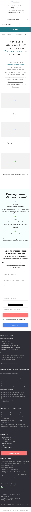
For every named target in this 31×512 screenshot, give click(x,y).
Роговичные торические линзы (10, 382)
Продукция (8, 34)
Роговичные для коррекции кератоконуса (13, 386)
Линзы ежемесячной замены (9, 345)
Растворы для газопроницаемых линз (12, 357)
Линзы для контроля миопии (15, 64)
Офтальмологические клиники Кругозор (13, 463)
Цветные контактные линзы (15, 69)
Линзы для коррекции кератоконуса (15, 77)
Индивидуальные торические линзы (12, 394)
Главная (3, 34)
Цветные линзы (5, 341)
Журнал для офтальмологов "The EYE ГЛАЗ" (13, 475)
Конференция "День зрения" (9, 469)
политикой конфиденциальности (17, 320)
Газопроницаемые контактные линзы (15, 72)
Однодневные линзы (7, 343)
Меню (15, 29)
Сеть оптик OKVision (7, 467)
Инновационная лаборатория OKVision (14, 369)
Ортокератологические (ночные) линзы (13, 378)
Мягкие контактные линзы (15, 62)
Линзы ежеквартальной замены (10, 347)
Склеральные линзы (7, 376)
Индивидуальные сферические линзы (12, 392)
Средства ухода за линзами (15, 79)
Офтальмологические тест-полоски (15, 84)
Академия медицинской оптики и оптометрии (15, 461)
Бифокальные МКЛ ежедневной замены (13, 415)
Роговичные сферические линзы (11, 380)
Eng (28, 20)
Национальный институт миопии (11, 477)
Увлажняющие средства (15, 82)
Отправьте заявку (13, 51)
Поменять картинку (15, 305)
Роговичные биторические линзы (11, 384)
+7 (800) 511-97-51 (14, 8)
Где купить (16, 325)
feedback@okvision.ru (16, 13)
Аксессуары (15, 87)
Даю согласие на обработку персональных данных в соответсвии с (15, 320)
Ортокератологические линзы (15, 74)
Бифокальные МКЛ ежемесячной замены (13, 413)
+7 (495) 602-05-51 (14, 5)
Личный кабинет (13, 19)
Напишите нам (14, 453)
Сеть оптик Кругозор (7, 465)
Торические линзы (15, 67)
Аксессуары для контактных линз (8, 364)
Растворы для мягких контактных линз (12, 355)
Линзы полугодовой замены (9, 349)
